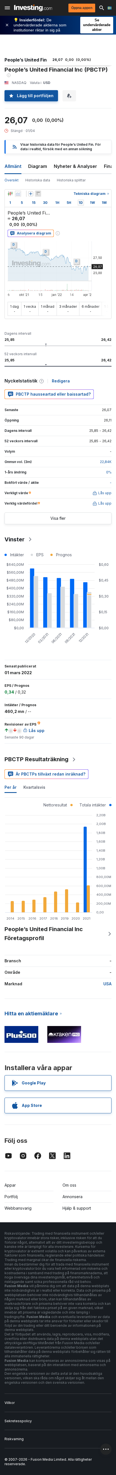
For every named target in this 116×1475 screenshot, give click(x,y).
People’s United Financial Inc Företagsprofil (44, 933)
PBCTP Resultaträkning (36, 759)
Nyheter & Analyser (75, 166)
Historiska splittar (71, 180)
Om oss (69, 1185)
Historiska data (37, 180)
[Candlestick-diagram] (10, 194)
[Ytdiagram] (18, 194)
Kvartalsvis (34, 787)
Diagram (37, 166)
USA (107, 983)
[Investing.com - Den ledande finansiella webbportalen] (33, 7)
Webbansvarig (18, 1208)
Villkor (10, 1403)
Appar (10, 1185)
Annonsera (72, 1196)
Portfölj (11, 1196)
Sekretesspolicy (18, 1421)
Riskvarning (14, 1439)
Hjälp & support (77, 1208)
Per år (11, 787)
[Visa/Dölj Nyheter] (38, 194)
